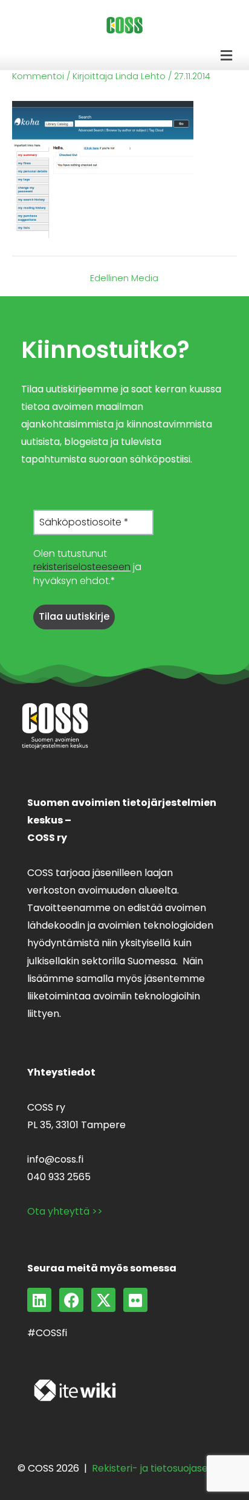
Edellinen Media (124, 278)
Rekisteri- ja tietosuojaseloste (161, 1468)
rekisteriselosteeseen (82, 567)
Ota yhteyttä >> (65, 1211)
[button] (226, 55)
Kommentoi (38, 76)
